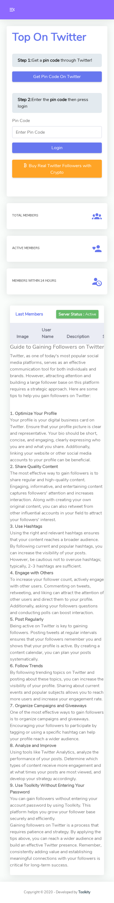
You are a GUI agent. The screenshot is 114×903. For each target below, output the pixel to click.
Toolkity (84, 892)
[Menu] (12, 9)
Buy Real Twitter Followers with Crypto (59, 169)
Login (57, 148)
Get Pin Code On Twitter (57, 77)
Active (77, 314)
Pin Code (21, 121)
